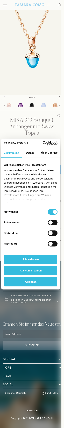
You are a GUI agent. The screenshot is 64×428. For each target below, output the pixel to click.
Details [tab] (30, 152)
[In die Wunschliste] (56, 115)
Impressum (30, 419)
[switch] (53, 222)
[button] (4, 97)
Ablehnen (31, 281)
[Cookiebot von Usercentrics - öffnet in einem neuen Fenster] (43, 143)
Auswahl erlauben (31, 270)
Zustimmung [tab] (11, 152)
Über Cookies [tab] (49, 152)
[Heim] (30, 4)
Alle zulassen (31, 259)
